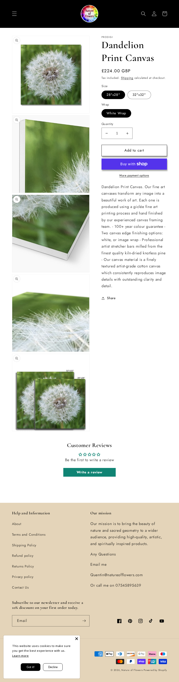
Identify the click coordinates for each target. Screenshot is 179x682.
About (16, 524)
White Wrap (116, 113)
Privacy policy (22, 576)
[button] (14, 13)
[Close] (76, 638)
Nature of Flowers (132, 670)
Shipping (127, 78)
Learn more (20, 656)
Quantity (107, 124)
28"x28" (113, 94)
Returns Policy (23, 566)
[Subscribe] (84, 620)
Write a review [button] (89, 472)
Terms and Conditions (28, 534)
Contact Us (20, 587)
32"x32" (139, 94)
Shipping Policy (24, 545)
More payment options (134, 175)
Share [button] (111, 298)
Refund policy (23, 555)
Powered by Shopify (155, 670)
